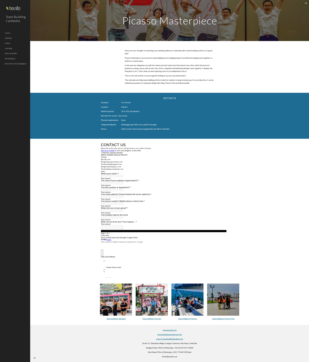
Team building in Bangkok (116, 319)
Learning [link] (8, 48)
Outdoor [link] (8, 38)
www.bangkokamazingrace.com (169, 335)
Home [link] (7, 33)
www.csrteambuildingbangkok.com (169, 339)
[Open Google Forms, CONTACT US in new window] (223, 145)
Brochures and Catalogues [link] (15, 63)
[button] (306, 3)
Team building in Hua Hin (151, 319)
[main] (169, 20)
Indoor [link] (7, 43)
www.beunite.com (170, 330)
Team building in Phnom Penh (223, 319)
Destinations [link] (10, 58)
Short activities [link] (11, 53)
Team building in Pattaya (187, 319)
